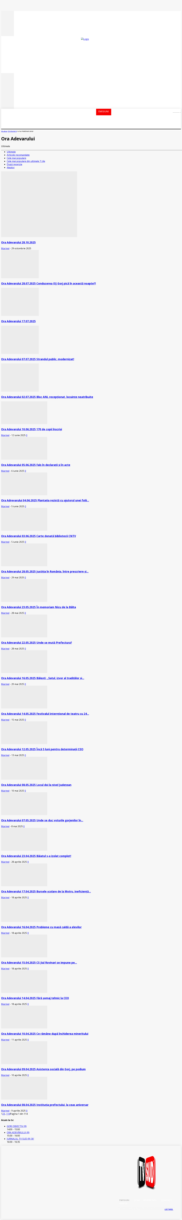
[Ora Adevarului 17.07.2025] (20, 315)
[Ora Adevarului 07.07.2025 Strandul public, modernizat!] (20, 353)
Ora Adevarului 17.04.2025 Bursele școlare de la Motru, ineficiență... (46, 891)
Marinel (5, 248)
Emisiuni (12, 131)
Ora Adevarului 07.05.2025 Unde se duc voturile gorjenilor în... (42, 820)
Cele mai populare (16, 158)
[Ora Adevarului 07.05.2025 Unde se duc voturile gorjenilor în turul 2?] (24, 814)
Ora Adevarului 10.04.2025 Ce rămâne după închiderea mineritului (44, 1033)
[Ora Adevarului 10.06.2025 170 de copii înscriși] (24, 423)
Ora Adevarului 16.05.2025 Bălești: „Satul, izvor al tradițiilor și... (42, 678)
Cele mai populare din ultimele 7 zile (26, 161)
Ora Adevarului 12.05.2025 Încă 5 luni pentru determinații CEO (42, 749)
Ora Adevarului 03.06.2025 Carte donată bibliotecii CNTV (38, 536)
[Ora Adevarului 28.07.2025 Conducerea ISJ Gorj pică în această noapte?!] (20, 277)
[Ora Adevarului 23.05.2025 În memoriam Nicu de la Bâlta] (24, 601)
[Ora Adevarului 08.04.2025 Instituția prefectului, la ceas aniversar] (24, 1098)
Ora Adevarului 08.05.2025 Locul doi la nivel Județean (36, 785)
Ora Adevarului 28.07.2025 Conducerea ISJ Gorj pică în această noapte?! (48, 283)
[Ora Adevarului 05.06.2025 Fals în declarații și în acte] (24, 458)
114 (8, 1113)
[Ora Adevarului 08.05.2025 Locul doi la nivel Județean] (24, 778)
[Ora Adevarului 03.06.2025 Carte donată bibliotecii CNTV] (24, 529)
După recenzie (14, 164)
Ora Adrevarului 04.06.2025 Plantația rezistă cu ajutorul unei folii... (45, 500)
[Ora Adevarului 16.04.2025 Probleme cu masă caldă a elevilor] (24, 921)
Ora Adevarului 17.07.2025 (18, 321)
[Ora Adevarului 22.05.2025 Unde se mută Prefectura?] (24, 636)
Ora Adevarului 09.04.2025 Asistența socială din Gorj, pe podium (43, 1069)
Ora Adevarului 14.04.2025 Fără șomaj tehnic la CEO (35, 998)
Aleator (11, 167)
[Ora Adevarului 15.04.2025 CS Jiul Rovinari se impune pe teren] (24, 956)
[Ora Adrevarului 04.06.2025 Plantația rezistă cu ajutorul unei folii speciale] (24, 494)
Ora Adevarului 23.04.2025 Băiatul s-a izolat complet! (36, 856)
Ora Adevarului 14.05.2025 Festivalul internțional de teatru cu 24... (45, 713)
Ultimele (11, 151)
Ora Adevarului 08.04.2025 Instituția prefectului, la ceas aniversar (44, 1105)
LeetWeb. (169, 1209)
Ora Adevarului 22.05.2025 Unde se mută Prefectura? (36, 642)
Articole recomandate (18, 154)
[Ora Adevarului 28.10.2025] (39, 236)
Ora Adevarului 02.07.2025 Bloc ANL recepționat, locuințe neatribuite (47, 397)
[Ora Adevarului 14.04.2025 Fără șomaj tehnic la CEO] (24, 992)
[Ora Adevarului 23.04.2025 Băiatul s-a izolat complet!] (24, 849)
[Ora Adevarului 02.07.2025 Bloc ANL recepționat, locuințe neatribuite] (20, 390)
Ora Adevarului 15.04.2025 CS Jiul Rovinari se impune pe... (39, 962)
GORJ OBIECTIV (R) (17, 1126)
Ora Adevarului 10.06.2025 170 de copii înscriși (31, 429)
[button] (175, 111)
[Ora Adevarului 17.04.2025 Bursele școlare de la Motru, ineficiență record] (24, 885)
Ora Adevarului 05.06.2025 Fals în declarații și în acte (35, 465)
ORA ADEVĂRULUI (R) (18, 1132)
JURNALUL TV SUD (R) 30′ (20, 1138)
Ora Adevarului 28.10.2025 (18, 242)
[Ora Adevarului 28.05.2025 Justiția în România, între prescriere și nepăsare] (24, 565)
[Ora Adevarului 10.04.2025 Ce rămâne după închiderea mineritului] (24, 1027)
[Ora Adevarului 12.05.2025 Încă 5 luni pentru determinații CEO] (24, 743)
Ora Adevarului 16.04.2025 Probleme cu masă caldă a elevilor (41, 927)
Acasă (4, 131)
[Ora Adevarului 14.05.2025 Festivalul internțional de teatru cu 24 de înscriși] (24, 707)
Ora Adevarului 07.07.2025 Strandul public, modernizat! (37, 359)
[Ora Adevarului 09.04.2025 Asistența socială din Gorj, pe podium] (24, 1063)
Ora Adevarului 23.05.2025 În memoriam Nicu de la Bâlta (38, 607)
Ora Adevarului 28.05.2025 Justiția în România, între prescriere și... (45, 571)
